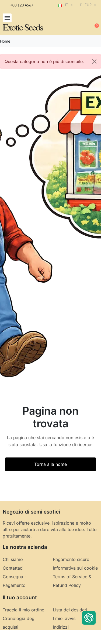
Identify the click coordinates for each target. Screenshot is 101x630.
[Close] (94, 61)
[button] (7, 17)
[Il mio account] (76, 23)
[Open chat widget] (89, 618)
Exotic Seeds (23, 27)
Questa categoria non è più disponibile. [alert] (44, 61)
